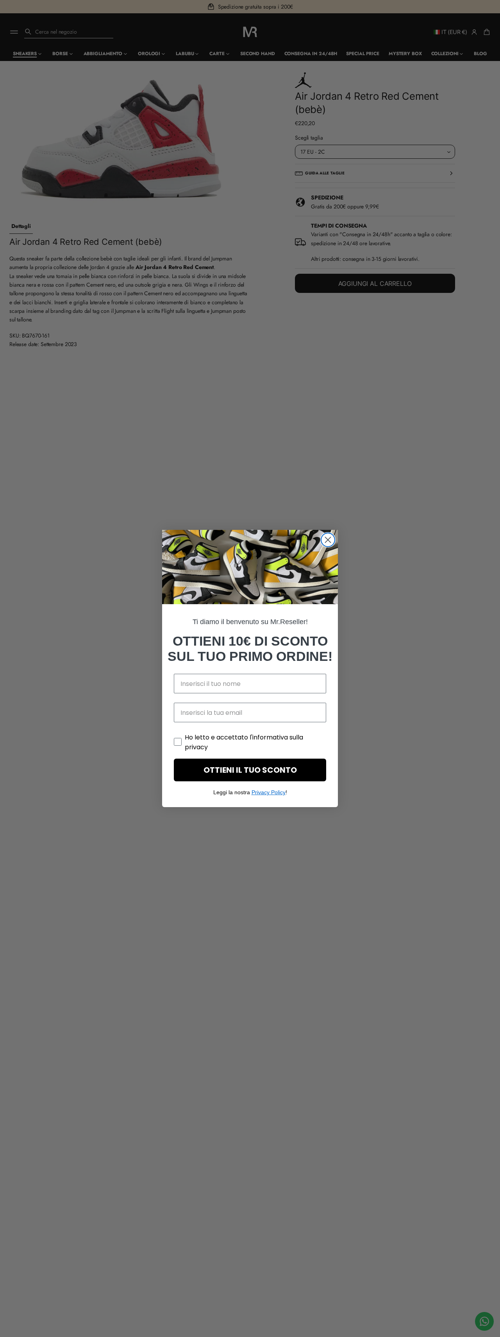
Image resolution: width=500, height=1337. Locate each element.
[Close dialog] (328, 540)
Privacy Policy (269, 792)
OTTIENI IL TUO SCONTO (250, 770)
